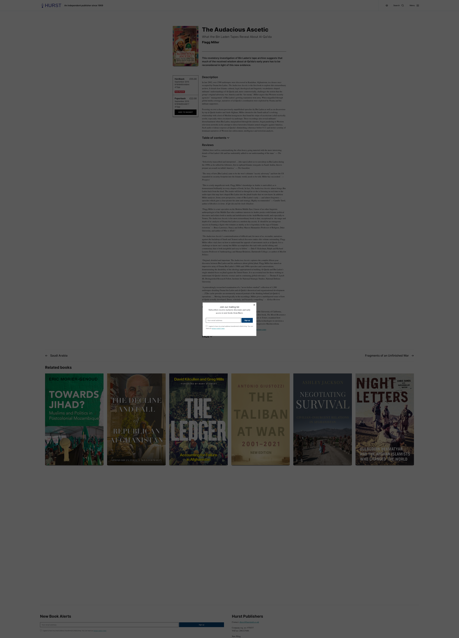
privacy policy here (218, 328)
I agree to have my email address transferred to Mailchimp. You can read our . (229, 327)
